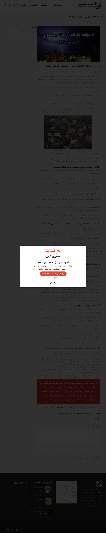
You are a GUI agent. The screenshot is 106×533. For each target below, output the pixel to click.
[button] (22, 248)
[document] (53, 266)
